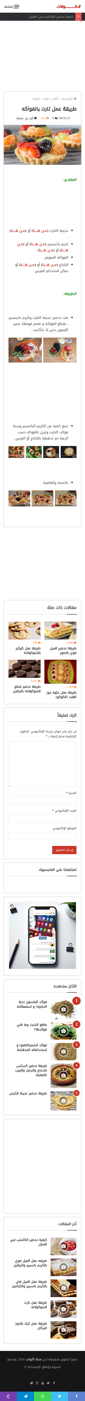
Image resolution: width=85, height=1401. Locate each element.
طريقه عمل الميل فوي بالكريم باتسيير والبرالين (30, 1263)
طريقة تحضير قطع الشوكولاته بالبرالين (27, 688)
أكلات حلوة (51, 99)
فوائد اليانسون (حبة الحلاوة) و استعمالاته (32, 1004)
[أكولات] (64, 6)
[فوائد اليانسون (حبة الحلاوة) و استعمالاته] (63, 1009)
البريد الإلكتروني (64, 810)
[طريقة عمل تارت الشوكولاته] (63, 1309)
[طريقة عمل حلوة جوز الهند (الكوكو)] (60, 672)
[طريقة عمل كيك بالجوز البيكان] (63, 1330)
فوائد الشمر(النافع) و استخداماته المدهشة (32, 1047)
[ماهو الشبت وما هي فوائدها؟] (63, 1031)
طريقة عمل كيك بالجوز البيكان (31, 1325)
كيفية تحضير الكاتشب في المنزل (51, 17)
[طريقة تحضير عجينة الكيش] (63, 1100)
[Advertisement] (42, 54)
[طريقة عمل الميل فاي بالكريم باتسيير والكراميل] (63, 1288)
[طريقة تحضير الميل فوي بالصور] (60, 631)
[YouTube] (42, 1383)
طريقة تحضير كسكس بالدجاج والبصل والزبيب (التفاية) (31, 1070)
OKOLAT (64, 118)
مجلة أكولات (33, 1359)
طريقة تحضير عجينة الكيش (28, 1093)
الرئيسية (67, 99)
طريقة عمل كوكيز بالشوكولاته (28, 650)
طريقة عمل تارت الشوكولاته (35, 1304)
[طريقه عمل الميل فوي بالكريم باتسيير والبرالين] (63, 1267)
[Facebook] (54, 1383)
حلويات (36, 99)
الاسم (71, 793)
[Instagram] (37, 1383)
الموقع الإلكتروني (64, 828)
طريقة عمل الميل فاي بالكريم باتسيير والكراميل (29, 1284)
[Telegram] (31, 1383)
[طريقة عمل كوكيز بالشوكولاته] (24, 631)
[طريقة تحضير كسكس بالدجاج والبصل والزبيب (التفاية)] (63, 1076)
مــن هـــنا (40, 230)
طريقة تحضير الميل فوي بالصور (63, 650)
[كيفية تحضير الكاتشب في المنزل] (63, 1246)
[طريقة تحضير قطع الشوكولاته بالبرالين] (24, 669)
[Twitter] (48, 1383)
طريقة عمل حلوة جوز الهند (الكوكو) (61, 694)
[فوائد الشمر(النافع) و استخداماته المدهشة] (63, 1051)
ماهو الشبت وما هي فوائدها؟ (32, 1027)
